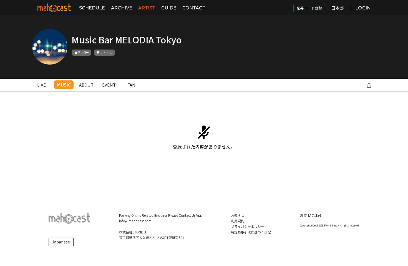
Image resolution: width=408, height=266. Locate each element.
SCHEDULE (92, 8)
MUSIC (64, 85)
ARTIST (146, 8)
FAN (131, 85)
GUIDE (168, 8)
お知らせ (237, 215)
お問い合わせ (311, 215)
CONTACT (193, 8)
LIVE (41, 85)
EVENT (109, 85)
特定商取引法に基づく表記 (251, 232)
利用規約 (237, 220)
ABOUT (86, 85)
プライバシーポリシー (247, 226)
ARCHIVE (121, 8)
